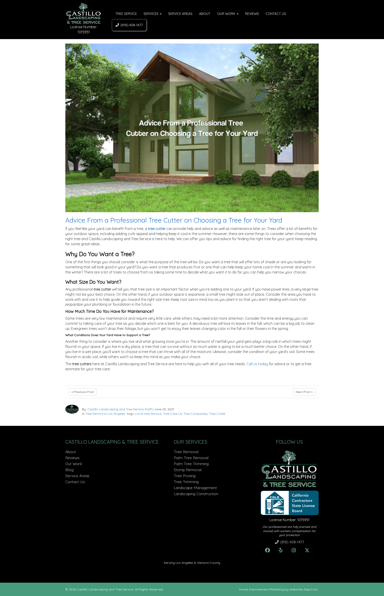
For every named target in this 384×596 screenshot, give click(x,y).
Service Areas (180, 14)
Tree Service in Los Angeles (105, 414)
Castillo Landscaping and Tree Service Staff (119, 409)
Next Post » (304, 392)
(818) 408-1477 (131, 25)
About (204, 14)
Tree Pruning (185, 475)
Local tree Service (148, 414)
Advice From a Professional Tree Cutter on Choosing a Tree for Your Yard (173, 220)
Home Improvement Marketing (261, 589)
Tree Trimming (186, 481)
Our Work (226, 14)
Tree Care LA (172, 414)
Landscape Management (195, 487)
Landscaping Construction (196, 493)
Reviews (252, 14)
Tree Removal (186, 451)
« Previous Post (83, 392)
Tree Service (126, 14)
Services (151, 14)
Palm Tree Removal (191, 457)
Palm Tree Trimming (191, 463)
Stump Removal (188, 469)
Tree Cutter (217, 414)
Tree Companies (195, 414)
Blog (69, 469)
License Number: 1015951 (290, 520)
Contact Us (276, 14)
